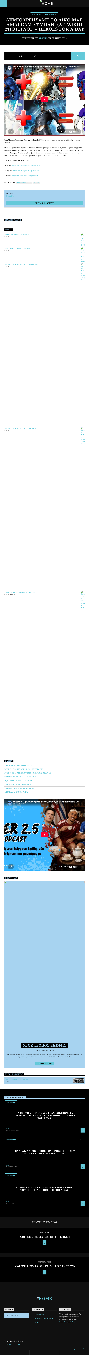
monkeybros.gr (39, 1314)
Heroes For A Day (24, 183)
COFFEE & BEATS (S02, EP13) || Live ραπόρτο (45, 1266)
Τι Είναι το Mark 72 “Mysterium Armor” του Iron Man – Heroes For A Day (45, 1189)
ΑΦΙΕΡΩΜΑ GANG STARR (16, 792)
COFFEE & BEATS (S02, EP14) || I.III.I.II (45, 1237)
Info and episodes (44, 1064)
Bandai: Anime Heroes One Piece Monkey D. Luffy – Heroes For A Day (45, 1152)
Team (18, 1344)
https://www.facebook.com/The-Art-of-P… (27, 165)
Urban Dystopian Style (66, 1322)
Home (9, 1344)
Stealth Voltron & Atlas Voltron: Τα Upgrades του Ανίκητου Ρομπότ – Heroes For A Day (44, 1115)
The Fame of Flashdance (17, 784)
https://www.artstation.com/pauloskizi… (26, 175)
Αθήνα (37, 1322)
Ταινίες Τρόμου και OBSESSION (20, 777)
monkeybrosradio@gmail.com (44, 1318)
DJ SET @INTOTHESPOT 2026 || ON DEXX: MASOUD (27, 773)
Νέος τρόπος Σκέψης (17, 1079)
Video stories (36, 14)
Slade (43, 38)
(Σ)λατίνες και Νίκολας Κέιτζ (20, 781)
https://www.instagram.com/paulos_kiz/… (26, 170)
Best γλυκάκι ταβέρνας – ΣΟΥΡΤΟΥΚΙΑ (24, 769)
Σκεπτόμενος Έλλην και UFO (19, 788)
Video (36, 183)
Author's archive (44, 203)
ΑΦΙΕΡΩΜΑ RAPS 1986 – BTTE (18, 765)
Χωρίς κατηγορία (51, 14)
